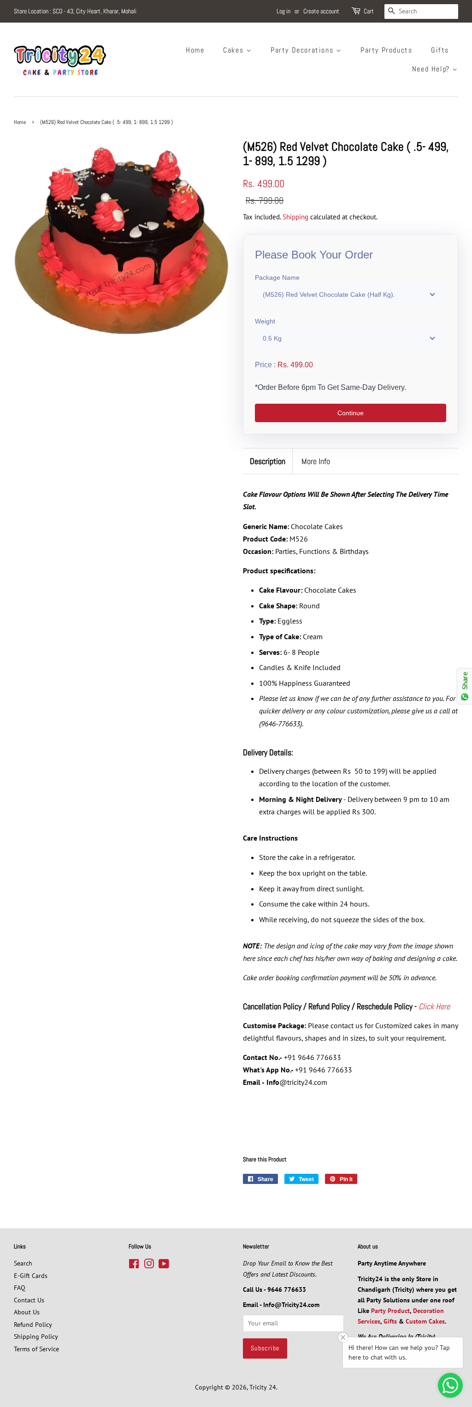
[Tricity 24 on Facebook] (134, 1265)
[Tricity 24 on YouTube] (164, 1265)
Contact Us (29, 1300)
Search (23, 1263)
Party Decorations (303, 50)
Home (195, 50)
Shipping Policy (36, 1336)
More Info (315, 461)
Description (267, 461)
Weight (265, 321)
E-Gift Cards (30, 1276)
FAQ (19, 1287)
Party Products (386, 50)
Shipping (295, 216)
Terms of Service (36, 1349)
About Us (27, 1312)
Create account (321, 11)
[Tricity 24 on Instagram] (149, 1265)
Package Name (277, 277)
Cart (369, 11)
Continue (350, 413)
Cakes (234, 50)
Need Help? (432, 69)
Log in (283, 11)
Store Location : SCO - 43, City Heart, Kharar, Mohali (75, 11)
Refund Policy (33, 1324)
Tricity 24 (262, 1387)
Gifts (440, 50)
